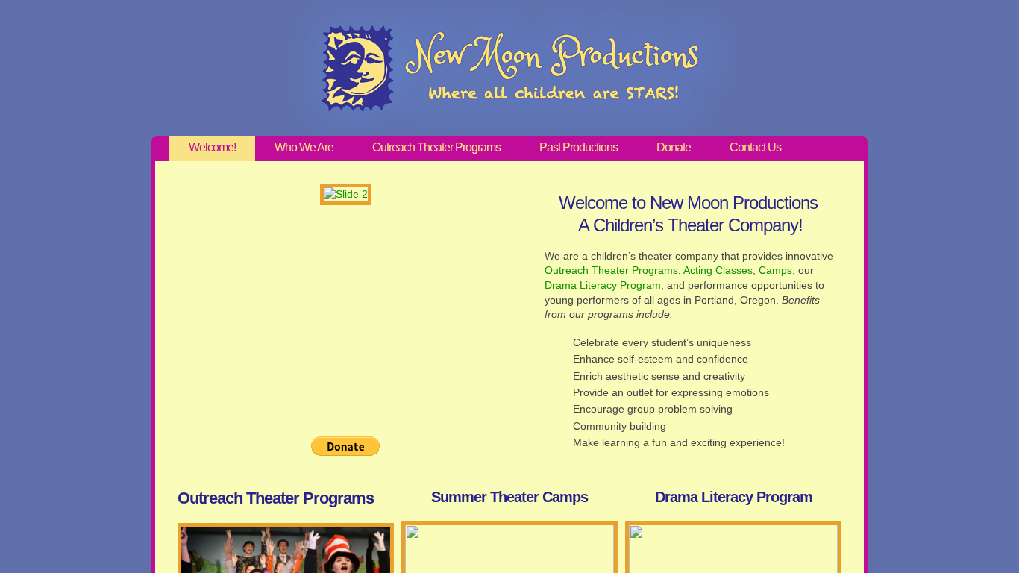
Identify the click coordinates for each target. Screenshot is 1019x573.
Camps (775, 270)
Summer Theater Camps (509, 497)
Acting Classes (718, 270)
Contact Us (755, 147)
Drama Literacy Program (603, 285)
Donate (673, 147)
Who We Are (304, 147)
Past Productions (578, 147)
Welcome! (212, 147)
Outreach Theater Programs (436, 147)
